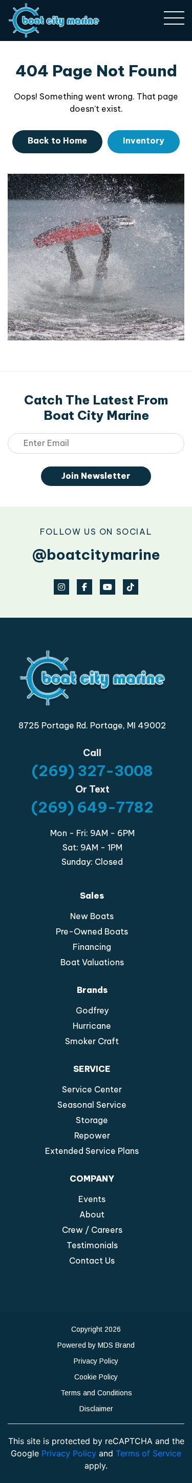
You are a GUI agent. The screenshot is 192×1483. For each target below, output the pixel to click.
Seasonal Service (91, 1105)
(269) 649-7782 (92, 807)
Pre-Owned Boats (92, 931)
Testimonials (92, 1245)
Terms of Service (148, 1453)
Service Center (92, 1089)
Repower (92, 1135)
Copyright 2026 (96, 1329)
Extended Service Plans (92, 1151)
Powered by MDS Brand (96, 1345)
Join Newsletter (96, 476)
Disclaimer (96, 1409)
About (91, 1214)
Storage (92, 1120)
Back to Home (57, 140)
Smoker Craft (92, 1041)
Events (91, 1199)
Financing (92, 947)
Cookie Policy (96, 1377)
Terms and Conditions (96, 1393)
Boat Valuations (92, 962)
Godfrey (92, 1010)
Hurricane (92, 1026)
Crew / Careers (92, 1230)
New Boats (92, 916)
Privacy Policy (96, 1361)
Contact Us (92, 1260)
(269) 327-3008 (92, 771)
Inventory (143, 140)
